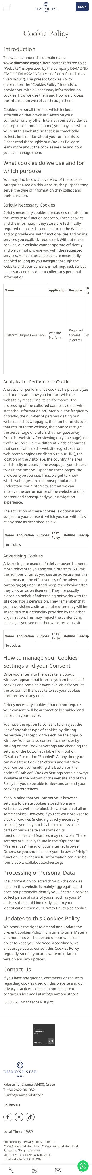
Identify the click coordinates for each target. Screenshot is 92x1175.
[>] (6, 6)
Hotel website (12, 1159)
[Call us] (11, 1170)
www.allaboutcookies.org (40, 862)
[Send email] (58, 1170)
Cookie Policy (12, 1142)
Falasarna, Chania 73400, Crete (29, 1084)
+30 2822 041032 (21, 1089)
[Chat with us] (83, 1166)
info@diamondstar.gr (59, 994)
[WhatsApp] (34, 1170)
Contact (50, 1142)
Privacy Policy (33, 1142)
